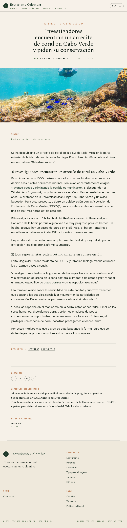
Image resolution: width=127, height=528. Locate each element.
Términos (71, 501)
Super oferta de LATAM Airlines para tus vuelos (40, 397)
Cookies (70, 496)
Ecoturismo (72, 458)
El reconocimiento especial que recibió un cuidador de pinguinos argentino (56, 393)
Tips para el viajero (76, 472)
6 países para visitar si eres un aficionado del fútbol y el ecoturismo (51, 406)
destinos (34, 349)
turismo (70, 477)
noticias (16, 423)
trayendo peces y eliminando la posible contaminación (47, 187)
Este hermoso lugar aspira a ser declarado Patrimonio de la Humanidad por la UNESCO (63, 402)
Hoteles (70, 482)
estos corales (52, 282)
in (27, 378)
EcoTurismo (48, 349)
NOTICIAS (49, 24)
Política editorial (75, 506)
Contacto (8, 496)
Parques (70, 462)
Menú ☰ (116, 6)
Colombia (71, 467)
